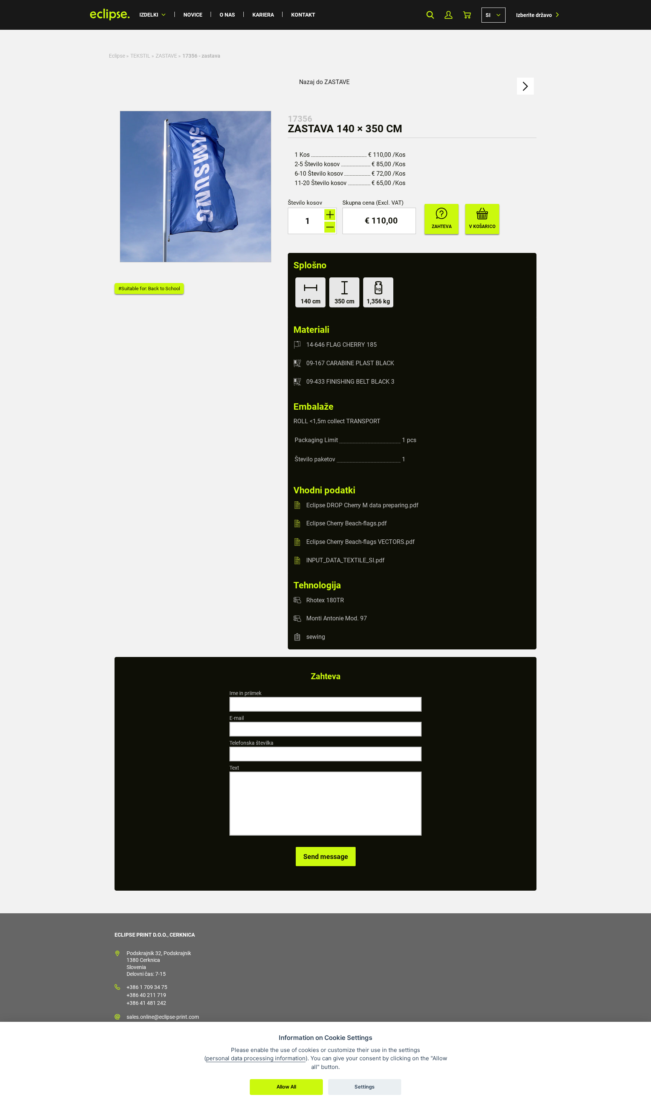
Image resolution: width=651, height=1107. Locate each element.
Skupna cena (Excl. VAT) (372, 203)
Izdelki (148, 15)
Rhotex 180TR (325, 599)
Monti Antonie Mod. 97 (336, 618)
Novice (192, 15)
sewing (315, 636)
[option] (195, 186)
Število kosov (305, 203)
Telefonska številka (251, 743)
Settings (364, 1087)
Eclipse (117, 56)
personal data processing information (256, 1058)
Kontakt (303, 15)
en (493, 15)
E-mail (236, 718)
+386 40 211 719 (146, 995)
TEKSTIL (140, 56)
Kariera (263, 15)
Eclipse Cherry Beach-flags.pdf (346, 523)
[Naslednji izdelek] (525, 86)
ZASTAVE (166, 56)
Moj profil (448, 15)
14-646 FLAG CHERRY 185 (341, 344)
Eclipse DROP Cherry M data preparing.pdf (362, 504)
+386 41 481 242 (146, 1003)
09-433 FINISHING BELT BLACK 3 (350, 381)
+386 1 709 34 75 (147, 987)
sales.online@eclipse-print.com (163, 1017)
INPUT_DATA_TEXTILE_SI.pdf (345, 560)
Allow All (286, 1087)
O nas (227, 15)
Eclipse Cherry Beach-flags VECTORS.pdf (360, 541)
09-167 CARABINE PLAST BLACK (350, 363)
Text (234, 767)
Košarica (467, 15)
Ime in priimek (245, 693)
